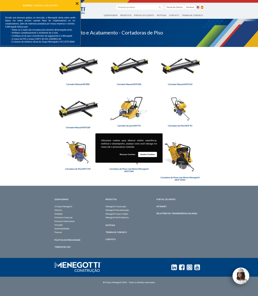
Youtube (197, 267)
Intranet (190, 7)
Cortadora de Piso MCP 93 (180, 125)
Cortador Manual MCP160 (78, 127)
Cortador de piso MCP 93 (129, 125)
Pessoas (58, 232)
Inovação (58, 225)
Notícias (161, 15)
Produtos (125, 15)
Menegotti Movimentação (117, 210)
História (58, 210)
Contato (174, 15)
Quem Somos (111, 15)
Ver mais (78, 70)
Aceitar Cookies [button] (147, 154)
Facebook (182, 267)
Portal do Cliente (175, 7)
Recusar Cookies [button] (127, 154)
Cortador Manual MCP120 (180, 84)
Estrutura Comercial (63, 217)
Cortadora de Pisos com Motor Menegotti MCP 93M (129, 170)
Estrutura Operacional (64, 221)
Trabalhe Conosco (192, 15)
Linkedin (174, 267)
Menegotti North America (117, 217)
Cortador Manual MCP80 (77, 84)
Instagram (189, 267)
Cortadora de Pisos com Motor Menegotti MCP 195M (180, 178)
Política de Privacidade (67, 240)
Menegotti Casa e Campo (116, 214)
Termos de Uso (62, 247)
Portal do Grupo (166, 199)
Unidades (58, 214)
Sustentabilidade (61, 228)
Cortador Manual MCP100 (129, 84)
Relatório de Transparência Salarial (177, 213)
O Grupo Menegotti (63, 206)
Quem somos (61, 199)
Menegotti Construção (115, 206)
